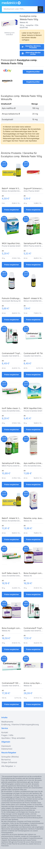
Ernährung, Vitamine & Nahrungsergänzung (20, 725)
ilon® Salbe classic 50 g (12, 573)
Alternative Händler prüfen (33, 53)
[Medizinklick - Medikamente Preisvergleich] (17, 2)
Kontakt (4, 732)
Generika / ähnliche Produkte (33, 47)
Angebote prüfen (33, 72)
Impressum (6, 746)
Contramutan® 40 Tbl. (33, 353)
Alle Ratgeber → (8, 766)
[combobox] (20, 9)
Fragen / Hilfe (7, 735)
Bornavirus (6, 760)
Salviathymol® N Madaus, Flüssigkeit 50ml (20, 463)
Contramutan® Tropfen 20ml (14, 353)
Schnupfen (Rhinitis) (10, 757)
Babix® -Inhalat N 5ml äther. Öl (15, 188)
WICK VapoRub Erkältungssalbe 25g (17, 243)
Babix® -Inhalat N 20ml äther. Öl (16, 518)
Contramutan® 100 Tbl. (12, 683)
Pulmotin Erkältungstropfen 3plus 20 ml (19, 298)
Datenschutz (6, 749)
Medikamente (7, 722)
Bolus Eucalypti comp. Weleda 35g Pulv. (19, 628)
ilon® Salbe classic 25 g (12, 408)
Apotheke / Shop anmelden (13, 738)
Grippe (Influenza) (9, 762)
